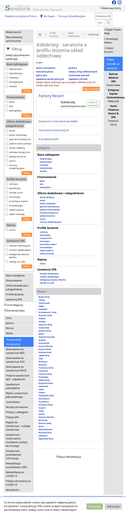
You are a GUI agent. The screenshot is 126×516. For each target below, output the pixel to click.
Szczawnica (44, 401)
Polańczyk (43, 371)
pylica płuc (41, 75)
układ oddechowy (74, 34)
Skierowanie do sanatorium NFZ (15, 351)
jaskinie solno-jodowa (20, 143)
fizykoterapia (15, 69)
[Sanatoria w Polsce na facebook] (114, 2)
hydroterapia (15, 73)
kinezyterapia (16, 81)
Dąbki (41, 306)
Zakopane (43, 435)
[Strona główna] (39, 34)
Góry (9, 318)
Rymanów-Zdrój (46, 383)
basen (12, 130)
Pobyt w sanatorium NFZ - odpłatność (17, 377)
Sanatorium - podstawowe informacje (13, 454)
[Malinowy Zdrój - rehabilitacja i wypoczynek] (110, 8)
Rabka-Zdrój (44, 380)
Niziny (9, 333)
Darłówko (43, 309)
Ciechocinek (44, 303)
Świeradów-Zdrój (46, 395)
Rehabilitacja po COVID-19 (15, 474)
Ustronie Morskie (46, 417)
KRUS (12, 101)
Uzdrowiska (13, 402)
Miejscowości (13, 32)
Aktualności (12, 489)
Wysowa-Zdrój (45, 432)
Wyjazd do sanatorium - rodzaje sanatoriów (18, 426)
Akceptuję (94, 506)
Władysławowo (45, 429)
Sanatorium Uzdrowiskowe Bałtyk (58, 121)
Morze (9, 328)
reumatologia (16, 205)
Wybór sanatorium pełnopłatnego (17, 395)
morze (12, 229)
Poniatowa (43, 377)
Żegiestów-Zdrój (46, 438)
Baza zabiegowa (15, 275)
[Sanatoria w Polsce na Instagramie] (119, 2)
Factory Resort (51, 95)
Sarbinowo (43, 386)
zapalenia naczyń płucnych (50, 79)
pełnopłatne (15, 110)
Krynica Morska (46, 346)
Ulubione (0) (103, 16)
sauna (12, 160)
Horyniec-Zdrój (45, 324)
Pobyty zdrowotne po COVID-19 (18, 482)
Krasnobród (44, 343)
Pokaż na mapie (91, 88)
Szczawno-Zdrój (46, 404)
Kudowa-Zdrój (45, 352)
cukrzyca (13, 183)
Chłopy (42, 300)
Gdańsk (42, 318)
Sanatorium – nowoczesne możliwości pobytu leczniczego (17, 440)
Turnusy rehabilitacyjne (71, 16)
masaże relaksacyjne (19, 245)
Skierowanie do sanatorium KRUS (16, 368)
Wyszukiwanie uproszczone (14, 39)
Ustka (41, 411)
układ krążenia (16, 209)
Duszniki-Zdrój (45, 315)
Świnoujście (44, 398)
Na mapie (49, 16)
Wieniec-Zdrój (45, 423)
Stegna (42, 392)
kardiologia (15, 188)
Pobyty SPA (12, 417)
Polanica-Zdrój (45, 374)
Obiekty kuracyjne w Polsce (20, 16)
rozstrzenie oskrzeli (79, 75)
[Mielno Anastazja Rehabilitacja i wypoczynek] (113, 41)
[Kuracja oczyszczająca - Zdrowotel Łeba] (14, 311)
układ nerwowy (17, 214)
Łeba (41, 358)
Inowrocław (44, 327)
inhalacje (13, 77)
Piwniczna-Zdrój (46, 368)
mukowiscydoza (44, 71)
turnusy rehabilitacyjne (16, 167)
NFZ (11, 106)
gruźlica (73, 67)
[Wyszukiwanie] (108, 22)
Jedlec (41, 334)
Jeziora (10, 323)
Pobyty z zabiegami (17, 412)
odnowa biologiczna (19, 152)
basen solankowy (18, 134)
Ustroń (42, 414)
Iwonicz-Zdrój (45, 331)
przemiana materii (18, 201)
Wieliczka (43, 420)
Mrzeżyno (43, 361)
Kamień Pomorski (47, 337)
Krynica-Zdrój (45, 349)
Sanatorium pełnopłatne (13, 386)
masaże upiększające (20, 249)
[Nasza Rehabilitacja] (68, 457)
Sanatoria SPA (14, 299)
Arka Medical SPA (49, 139)
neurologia (14, 196)
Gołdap (42, 321)
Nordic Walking (17, 147)
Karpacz (42, 340)
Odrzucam (113, 506)
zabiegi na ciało (17, 261)
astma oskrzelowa (45, 67)
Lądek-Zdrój (44, 355)
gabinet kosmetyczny (20, 139)
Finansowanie (14, 280)
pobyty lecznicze (17, 156)
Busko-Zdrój (44, 297)
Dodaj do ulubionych (93, 104)
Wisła (41, 426)
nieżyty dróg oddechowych (83, 71)
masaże (13, 86)
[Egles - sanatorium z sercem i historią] (113, 32)
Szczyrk (42, 408)
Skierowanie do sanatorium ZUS (15, 359)
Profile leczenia (15, 294)
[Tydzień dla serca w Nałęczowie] (13, 305)
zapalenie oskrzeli (78, 79)
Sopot (41, 389)
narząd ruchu (16, 192)
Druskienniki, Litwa (47, 312)
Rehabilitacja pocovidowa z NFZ (16, 465)
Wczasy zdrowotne (17, 407)
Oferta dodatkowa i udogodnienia (17, 287)
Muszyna (43, 364)
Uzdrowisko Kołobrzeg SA (54, 130)
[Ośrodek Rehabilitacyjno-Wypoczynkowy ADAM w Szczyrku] (113, 50)
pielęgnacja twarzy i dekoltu (19, 256)
